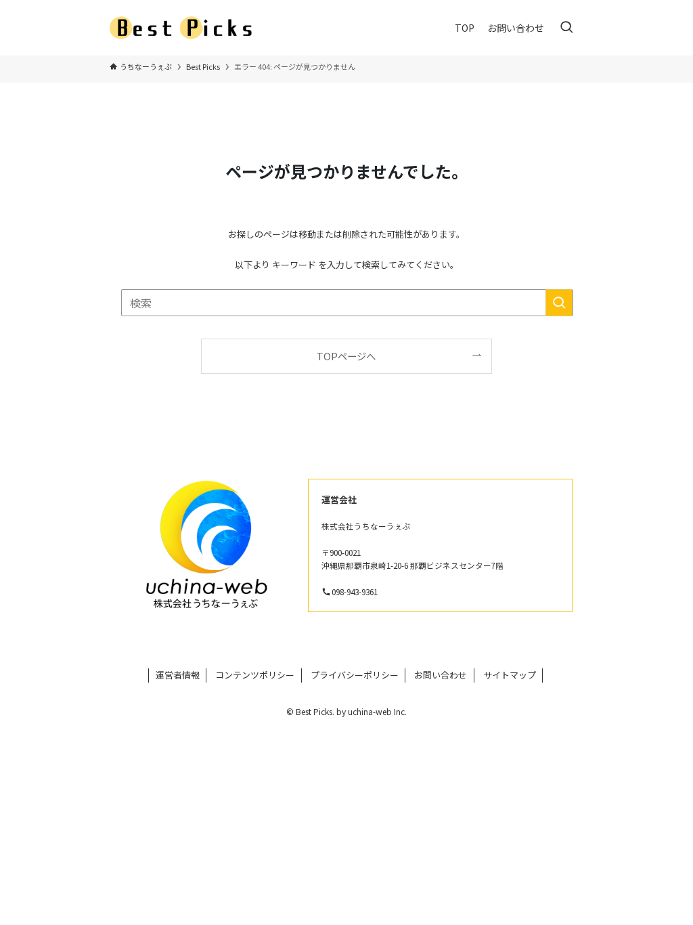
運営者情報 (178, 674)
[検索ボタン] (566, 28)
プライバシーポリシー (355, 674)
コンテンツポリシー (254, 674)
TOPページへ (346, 356)
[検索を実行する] (559, 302)
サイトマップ (509, 674)
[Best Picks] (185, 28)
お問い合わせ (440, 674)
